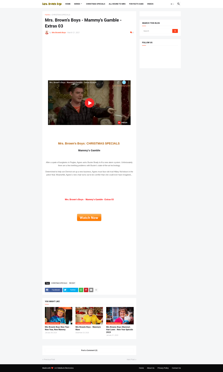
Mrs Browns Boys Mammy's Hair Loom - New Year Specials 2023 (119, 329)
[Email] (91, 290)
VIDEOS (150, 4)
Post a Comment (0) (89, 350)
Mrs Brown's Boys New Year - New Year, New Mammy (57, 328)
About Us (150, 368)
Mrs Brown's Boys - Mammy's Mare (88, 328)
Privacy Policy (163, 368)
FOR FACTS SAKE (136, 4)
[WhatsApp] (81, 290)
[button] (172, 4)
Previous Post (49, 359)
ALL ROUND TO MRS (117, 4)
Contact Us (176, 368)
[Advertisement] (89, 56)
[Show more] (96, 290)
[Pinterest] (86, 290)
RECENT (72, 283)
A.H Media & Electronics (64, 368)
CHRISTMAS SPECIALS (95, 4)
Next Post (131, 359)
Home (67, 4)
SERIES (77, 4)
